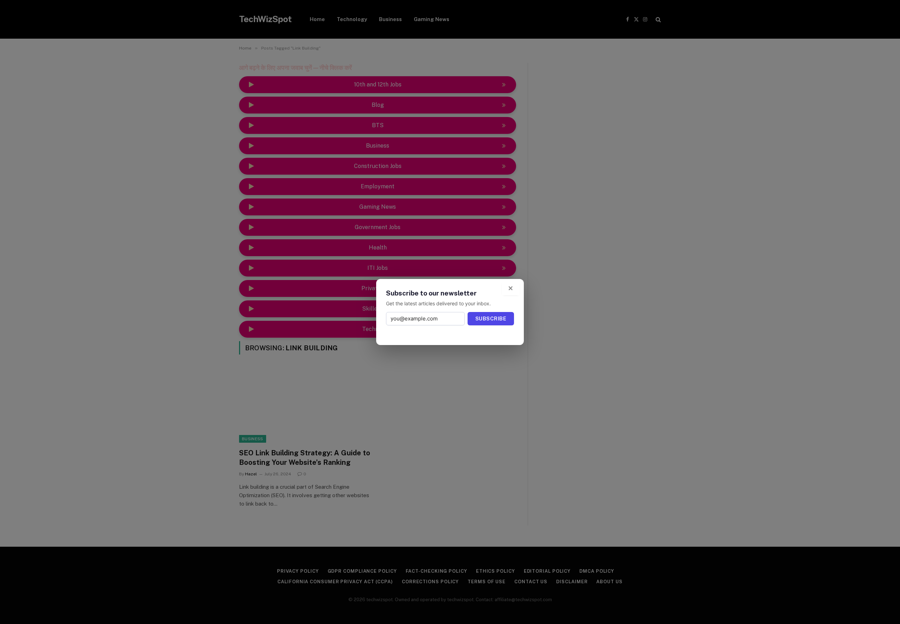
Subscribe (490, 318)
